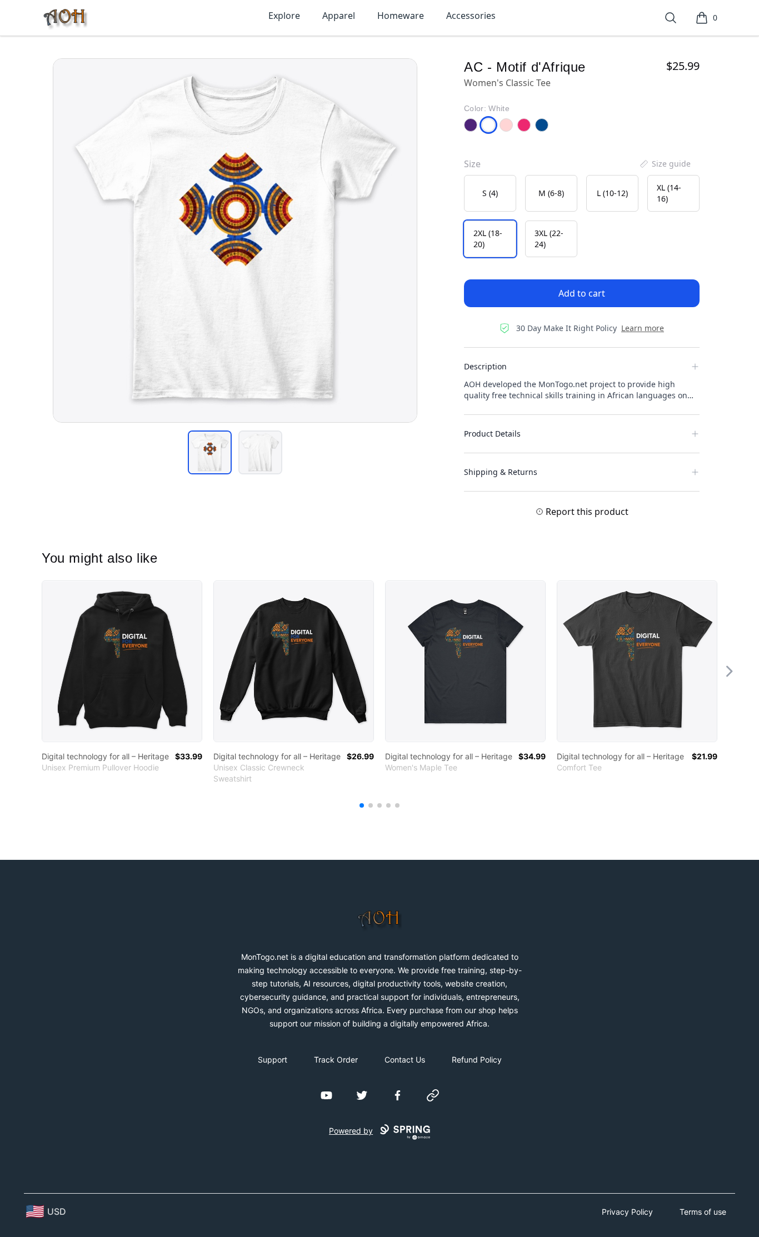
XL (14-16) (669, 193)
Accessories (471, 15)
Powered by (351, 1130)
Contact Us (405, 1059)
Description (485, 366)
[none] (664, 163)
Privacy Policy (627, 1211)
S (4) (490, 193)
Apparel (338, 15)
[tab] (210, 452)
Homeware (400, 15)
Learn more (642, 328)
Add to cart (581, 293)
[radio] (490, 193)
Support (272, 1059)
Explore (284, 15)
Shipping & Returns (500, 472)
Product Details (492, 433)
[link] (122, 661)
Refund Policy (477, 1059)
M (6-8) (551, 193)
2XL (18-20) (487, 238)
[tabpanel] (235, 240)
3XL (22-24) (549, 238)
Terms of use (703, 1211)
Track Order (336, 1059)
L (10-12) (612, 193)
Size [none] (472, 164)
